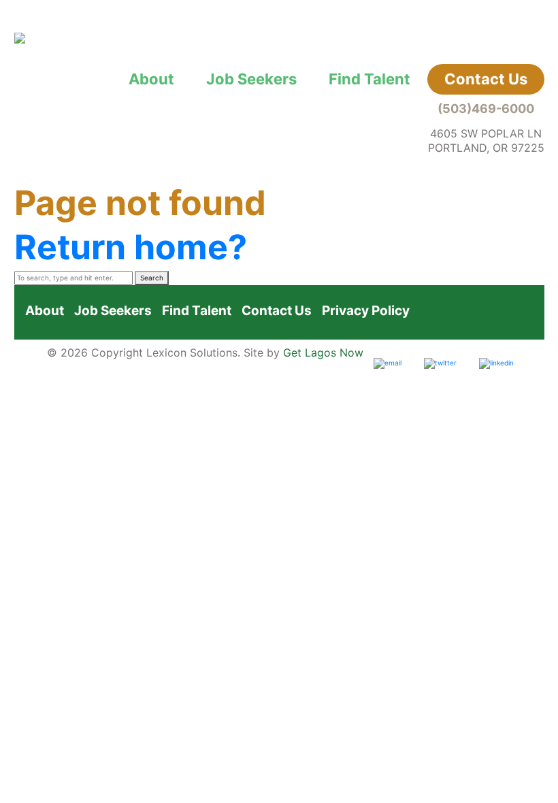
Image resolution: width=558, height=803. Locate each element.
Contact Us (485, 79)
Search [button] (151, 278)
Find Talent (369, 79)
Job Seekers (251, 79)
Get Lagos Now (323, 352)
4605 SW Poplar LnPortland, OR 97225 (486, 140)
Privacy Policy (366, 310)
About (151, 79)
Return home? (130, 247)
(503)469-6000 (486, 108)
